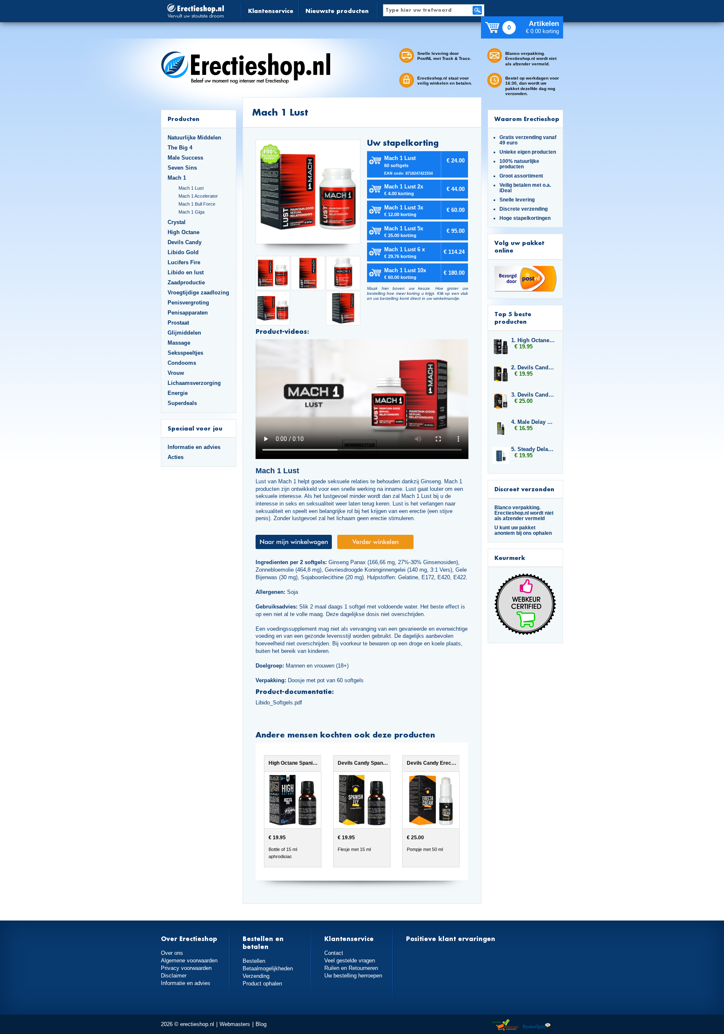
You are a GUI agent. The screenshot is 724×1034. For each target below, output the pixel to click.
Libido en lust (186, 272)
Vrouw (176, 373)
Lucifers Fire (184, 262)
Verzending (256, 976)
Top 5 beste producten (512, 317)
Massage (179, 343)
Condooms (182, 363)
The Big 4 (180, 147)
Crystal (177, 222)
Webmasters (235, 1024)
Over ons (172, 953)
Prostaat (178, 323)
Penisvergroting (188, 302)
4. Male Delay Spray (533, 422)
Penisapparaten (188, 312)
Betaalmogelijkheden (268, 968)
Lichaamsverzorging (194, 383)
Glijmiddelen (184, 333)
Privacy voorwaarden (186, 968)
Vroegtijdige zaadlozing (198, 292)
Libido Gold (183, 252)
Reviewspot (537, 1025)
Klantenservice (270, 10)
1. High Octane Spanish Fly (533, 340)
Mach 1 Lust (191, 188)
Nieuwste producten (337, 10)
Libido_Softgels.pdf (279, 702)
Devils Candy (185, 242)
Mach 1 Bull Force (196, 203)
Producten (183, 118)
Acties (176, 457)
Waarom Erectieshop (526, 118)
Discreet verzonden (524, 489)
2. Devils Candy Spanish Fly (533, 367)
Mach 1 (177, 178)
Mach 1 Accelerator (198, 196)
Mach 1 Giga (191, 211)
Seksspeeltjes (185, 353)
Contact (333, 953)
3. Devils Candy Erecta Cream (533, 395)
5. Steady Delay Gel (533, 449)
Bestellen (254, 961)
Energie (178, 393)
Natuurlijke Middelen (194, 137)
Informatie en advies (194, 447)
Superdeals (182, 403)
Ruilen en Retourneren (351, 968)
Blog (261, 1024)
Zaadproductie (186, 282)
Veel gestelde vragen (349, 960)
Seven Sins (182, 168)
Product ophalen (262, 983)
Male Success (185, 158)
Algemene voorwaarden (189, 960)
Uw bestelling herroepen (353, 975)
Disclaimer (173, 975)
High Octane (183, 232)
